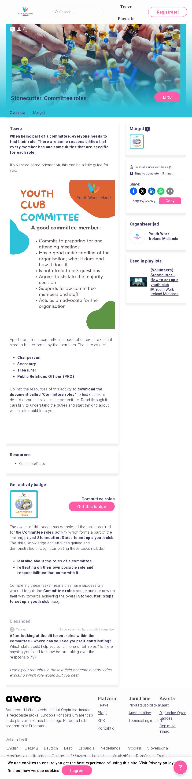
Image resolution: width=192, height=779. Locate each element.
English (13, 748)
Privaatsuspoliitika (144, 705)
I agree (76, 770)
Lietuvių (31, 748)
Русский (133, 748)
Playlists (126, 18)
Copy (170, 201)
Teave (126, 6)
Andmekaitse (140, 713)
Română (143, 756)
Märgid (39, 112)
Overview (18, 112)
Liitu (167, 97)
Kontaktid (106, 728)
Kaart (164, 705)
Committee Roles (32, 464)
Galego (58, 756)
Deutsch (51, 748)
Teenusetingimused (145, 720)
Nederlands (110, 748)
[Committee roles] (137, 142)
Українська (17, 756)
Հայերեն (121, 756)
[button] (133, 191)
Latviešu (99, 756)
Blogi (102, 713)
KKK (101, 720)
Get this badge (91, 506)
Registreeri (168, 12)
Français (164, 756)
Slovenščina (157, 748)
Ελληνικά (78, 756)
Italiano (39, 756)
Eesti (68, 748)
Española (87, 748)
